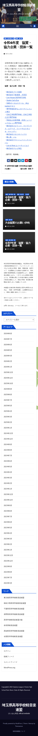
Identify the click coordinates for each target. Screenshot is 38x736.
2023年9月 (8, 505)
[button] (31, 26)
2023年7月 (8, 516)
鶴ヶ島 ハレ (11, 137)
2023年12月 (8, 494)
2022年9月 (8, 566)
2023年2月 (8, 544)
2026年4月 (8, 356)
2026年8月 (8, 333)
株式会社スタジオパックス (16, 134)
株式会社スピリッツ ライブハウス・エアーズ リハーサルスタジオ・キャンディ (18, 128)
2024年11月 (8, 439)
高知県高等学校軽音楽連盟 (14, 631)
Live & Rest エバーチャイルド (17, 145)
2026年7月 (8, 339)
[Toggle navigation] (17, 26)
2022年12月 (8, 555)
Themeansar (19, 726)
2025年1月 (8, 428)
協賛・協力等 (19, 38)
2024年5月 (8, 467)
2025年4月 (8, 411)
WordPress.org (9, 668)
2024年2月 (8, 483)
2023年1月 (8, 550)
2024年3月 (8, 478)
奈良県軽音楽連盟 (11, 625)
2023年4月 (8, 533)
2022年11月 (8, 561)
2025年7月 (8, 400)
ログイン (7, 651)
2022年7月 (8, 577)
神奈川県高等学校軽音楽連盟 (15, 603)
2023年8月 (8, 511)
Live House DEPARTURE (16, 97)
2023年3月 (8, 539)
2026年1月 (8, 367)
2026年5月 (8, 350)
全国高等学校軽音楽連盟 (13, 636)
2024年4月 (8, 472)
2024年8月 (8, 450)
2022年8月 (8, 572)
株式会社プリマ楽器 (14, 92)
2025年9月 (8, 389)
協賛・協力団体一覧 (9, 38)
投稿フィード (9, 656)
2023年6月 (8, 522)
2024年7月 (8, 455)
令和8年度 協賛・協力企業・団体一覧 (18, 198)
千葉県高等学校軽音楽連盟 (14, 609)
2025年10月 (8, 383)
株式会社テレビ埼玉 (14, 148)
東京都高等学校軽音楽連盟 (14, 598)
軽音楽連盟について (19, 731)
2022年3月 (8, 583)
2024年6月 (8, 461)
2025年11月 (8, 378)
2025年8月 (8, 394)
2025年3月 (8, 417)
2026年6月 (8, 345)
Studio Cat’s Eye (12, 100)
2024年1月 (8, 489)
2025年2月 (8, 422)
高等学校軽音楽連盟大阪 (13, 620)
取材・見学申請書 (15, 290)
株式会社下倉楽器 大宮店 (16, 95)
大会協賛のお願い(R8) (17, 222)
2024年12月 (8, 433)
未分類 (27, 194)
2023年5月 (8, 528)
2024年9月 (8, 444)
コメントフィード (11, 662)
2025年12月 (8, 372)
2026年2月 (8, 361)
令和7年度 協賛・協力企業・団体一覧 (18, 244)
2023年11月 (8, 500)
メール (17, 305)
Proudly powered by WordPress (13, 723)
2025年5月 (8, 406)
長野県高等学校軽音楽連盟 (14, 614)
